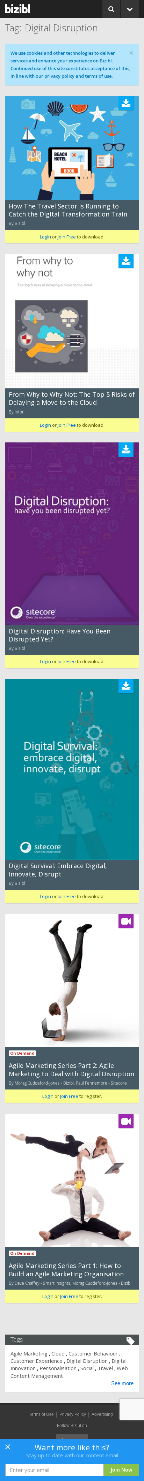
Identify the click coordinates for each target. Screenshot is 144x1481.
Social (87, 1368)
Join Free (67, 237)
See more (122, 1383)
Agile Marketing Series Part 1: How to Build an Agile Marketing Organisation (66, 1269)
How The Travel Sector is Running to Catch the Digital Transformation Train (68, 210)
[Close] (7, 1448)
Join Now (121, 1469)
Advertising (102, 1414)
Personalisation (58, 1368)
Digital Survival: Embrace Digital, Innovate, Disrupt (58, 869)
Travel (105, 1368)
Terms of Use (41, 1414)
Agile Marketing (29, 1353)
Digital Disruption (87, 1360)
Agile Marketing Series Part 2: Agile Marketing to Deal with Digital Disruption (71, 1069)
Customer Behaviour (93, 1353)
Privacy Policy (72, 1414)
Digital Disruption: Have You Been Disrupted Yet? (59, 635)
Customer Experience (36, 1360)
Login (45, 237)
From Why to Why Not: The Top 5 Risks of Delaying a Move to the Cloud (72, 398)
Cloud (58, 1353)
